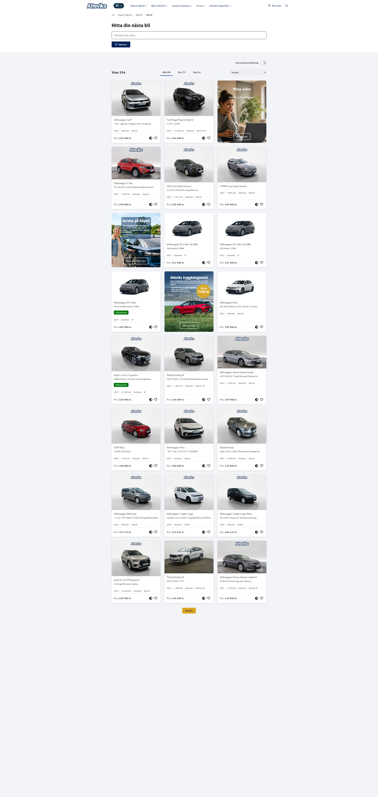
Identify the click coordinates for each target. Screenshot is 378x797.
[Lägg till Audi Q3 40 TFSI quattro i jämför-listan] (150, 598)
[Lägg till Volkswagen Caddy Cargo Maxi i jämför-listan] (256, 532)
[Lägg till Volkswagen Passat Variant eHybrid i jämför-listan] (256, 598)
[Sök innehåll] (286, 6)
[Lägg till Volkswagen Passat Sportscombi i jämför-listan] (256, 400)
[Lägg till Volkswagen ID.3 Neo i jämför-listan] (150, 327)
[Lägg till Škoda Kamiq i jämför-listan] (256, 466)
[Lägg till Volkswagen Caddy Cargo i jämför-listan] (203, 532)
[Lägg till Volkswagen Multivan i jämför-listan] (150, 532)
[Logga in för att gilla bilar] (155, 138)
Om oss (199, 5)
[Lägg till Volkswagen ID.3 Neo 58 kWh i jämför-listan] (203, 263)
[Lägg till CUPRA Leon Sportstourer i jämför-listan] (256, 204)
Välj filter (122, 44)
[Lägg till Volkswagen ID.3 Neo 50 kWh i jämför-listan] (256, 263)
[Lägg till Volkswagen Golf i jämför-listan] (150, 138)
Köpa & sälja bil (138, 5)
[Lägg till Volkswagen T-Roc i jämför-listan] (150, 204)
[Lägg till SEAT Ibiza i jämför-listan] (150, 466)
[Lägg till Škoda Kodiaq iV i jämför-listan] (203, 400)
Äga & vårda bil (158, 5)
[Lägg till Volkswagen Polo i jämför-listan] (256, 327)
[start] (113, 15)
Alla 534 (166, 72)
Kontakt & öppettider (219, 5)
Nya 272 (181, 72)
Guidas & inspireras (181, 5)
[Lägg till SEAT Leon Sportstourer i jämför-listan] (203, 204)
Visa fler (189, 610)
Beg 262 (197, 72)
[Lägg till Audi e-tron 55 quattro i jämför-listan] (150, 400)
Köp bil (139, 15)
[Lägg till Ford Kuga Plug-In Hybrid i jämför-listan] (203, 138)
